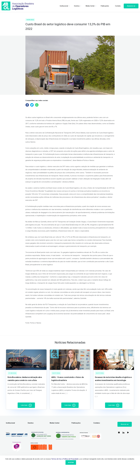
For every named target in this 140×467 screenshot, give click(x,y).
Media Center (90, 6)
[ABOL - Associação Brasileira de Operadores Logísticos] (17, 6)
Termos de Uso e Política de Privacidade (64, 459)
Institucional (64, 6)
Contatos (96, 423)
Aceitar (71, 462)
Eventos (77, 6)
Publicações (105, 6)
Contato (118, 6)
